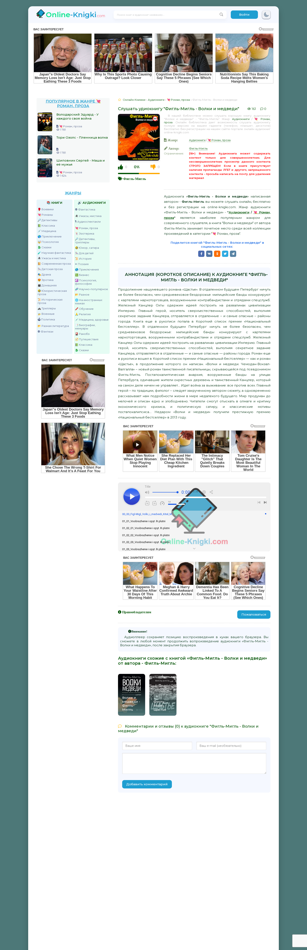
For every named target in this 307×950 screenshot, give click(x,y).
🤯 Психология (48, 242)
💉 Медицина (47, 231)
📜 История (83, 258)
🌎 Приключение (50, 236)
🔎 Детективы (47, 220)
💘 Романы (45, 214)
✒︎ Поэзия (82, 264)
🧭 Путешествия (86, 339)
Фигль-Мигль (134, 178)
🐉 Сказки (44, 247)
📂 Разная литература (53, 326)
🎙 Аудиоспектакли (88, 221)
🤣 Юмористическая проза (52, 292)
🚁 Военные (46, 313)
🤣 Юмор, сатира (87, 247)
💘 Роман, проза (86, 228)
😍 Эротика (45, 280)
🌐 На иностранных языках (88, 301)
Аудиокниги (241, 119)
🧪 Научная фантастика (54, 252)
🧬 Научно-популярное (91, 289)
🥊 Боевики (46, 209)
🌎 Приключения (87, 269)
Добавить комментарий (147, 784)
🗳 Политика (46, 319)
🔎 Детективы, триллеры (85, 240)
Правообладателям (136, 612)
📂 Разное (82, 294)
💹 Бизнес (82, 275)
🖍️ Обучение (84, 308)
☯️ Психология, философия (86, 282)
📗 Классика (46, 225)
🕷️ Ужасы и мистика (52, 258)
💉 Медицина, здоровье (92, 319)
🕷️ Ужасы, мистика (88, 216)
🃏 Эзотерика (84, 233)
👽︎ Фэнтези (45, 331)
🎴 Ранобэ (82, 333)
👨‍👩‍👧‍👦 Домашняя (47, 285)
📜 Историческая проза (50, 301)
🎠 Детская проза (50, 269)
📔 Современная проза (54, 263)
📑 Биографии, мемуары (85, 326)
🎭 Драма (44, 274)
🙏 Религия (83, 314)
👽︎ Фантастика (85, 209)
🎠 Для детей (84, 253)
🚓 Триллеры (47, 308)
